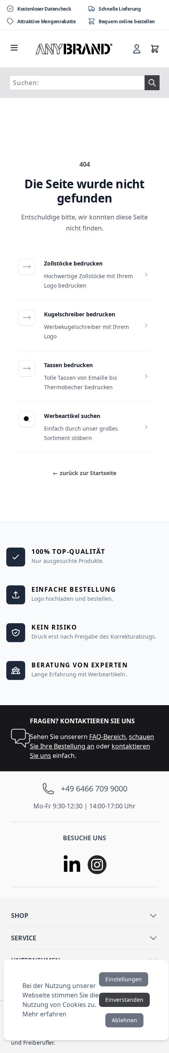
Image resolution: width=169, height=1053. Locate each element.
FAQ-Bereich (107, 736)
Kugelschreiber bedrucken (79, 314)
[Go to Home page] (74, 49)
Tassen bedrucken (68, 365)
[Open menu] (14, 47)
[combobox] (77, 82)
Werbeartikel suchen (72, 416)
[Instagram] (97, 864)
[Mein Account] (137, 49)
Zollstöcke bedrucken (73, 263)
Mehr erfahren (44, 1014)
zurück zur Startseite (84, 473)
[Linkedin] (71, 864)
